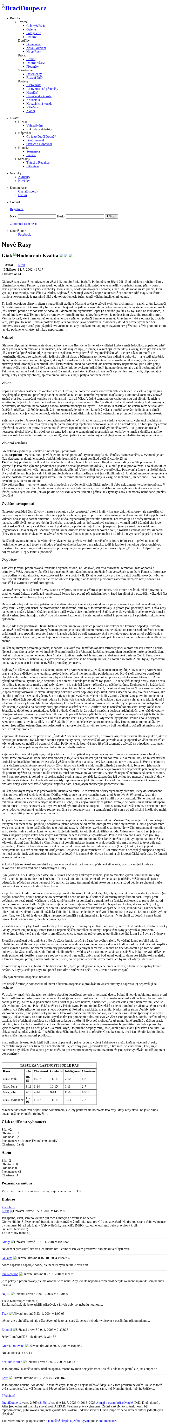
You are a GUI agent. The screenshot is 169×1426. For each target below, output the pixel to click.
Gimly (6, 1242)
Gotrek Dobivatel (13, 1345)
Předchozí (8, 1207)
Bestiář (30, 59)
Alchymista (33, 85)
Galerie (31, 29)
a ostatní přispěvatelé (119, 1402)
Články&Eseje (35, 25)
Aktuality (24, 177)
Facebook (24, 234)
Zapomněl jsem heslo (24, 223)
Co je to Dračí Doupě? (41, 136)
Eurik (21, 265)
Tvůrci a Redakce (37, 162)
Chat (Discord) (28, 191)
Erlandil (7, 1329)
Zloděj (30, 111)
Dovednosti (33, 44)
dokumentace (107, 1420)
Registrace (16, 209)
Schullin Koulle (12, 1362)
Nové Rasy (33, 51)
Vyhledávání (34, 125)
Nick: (13, 216)
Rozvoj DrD (34, 77)
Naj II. (6, 1294)
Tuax (5, 1313)
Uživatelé (32, 166)
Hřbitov (31, 37)
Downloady (34, 74)
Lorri (5, 1378)
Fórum (22, 195)
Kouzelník (33, 100)
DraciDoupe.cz (11, 1402)
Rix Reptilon (10, 1274)
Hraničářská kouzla (39, 96)
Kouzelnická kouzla (39, 103)
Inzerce (31, 155)
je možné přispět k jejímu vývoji (69, 1420)
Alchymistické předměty (42, 88)
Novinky (24, 180)
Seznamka (33, 151)
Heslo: (61, 216)
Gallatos (7, 1258)
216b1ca (44, 1402)
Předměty (32, 66)
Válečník (32, 107)
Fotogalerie (33, 33)
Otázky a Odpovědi (39, 144)
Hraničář (32, 92)
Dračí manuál (35, 140)
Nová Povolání (36, 48)
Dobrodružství (35, 63)
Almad (100, 1402)
